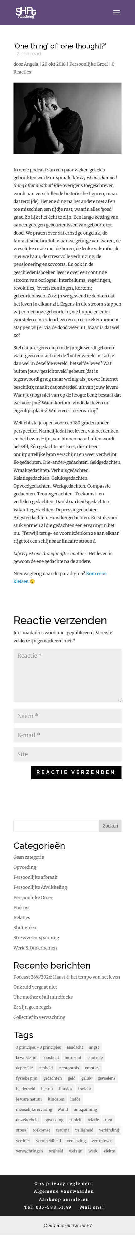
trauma (62, 1130)
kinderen (56, 1099)
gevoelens (107, 1078)
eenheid (46, 1067)
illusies (65, 1088)
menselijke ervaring (34, 1109)
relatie (93, 1119)
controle (95, 1057)
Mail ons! (92, 1207)
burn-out (73, 1057)
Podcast (22, 907)
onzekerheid (27, 1119)
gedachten (52, 1078)
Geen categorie (29, 857)
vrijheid (56, 1151)
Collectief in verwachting (39, 1017)
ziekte (109, 1151)
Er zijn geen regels (32, 1007)
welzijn (76, 1151)
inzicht (84, 1088)
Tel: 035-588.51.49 (48, 1207)
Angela (31, 64)
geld (71, 1078)
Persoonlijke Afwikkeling (40, 887)
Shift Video (25, 927)
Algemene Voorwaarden (64, 1191)
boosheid (50, 1057)
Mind (63, 1109)
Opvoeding (25, 867)
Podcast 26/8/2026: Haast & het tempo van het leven (67, 977)
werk (93, 1151)
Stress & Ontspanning (36, 937)
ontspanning (85, 1109)
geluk (86, 1078)
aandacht (75, 1047)
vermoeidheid (48, 1140)
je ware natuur (29, 1099)
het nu (47, 1088)
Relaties (22, 917)
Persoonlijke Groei (88, 64)
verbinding (109, 1130)
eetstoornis (69, 1067)
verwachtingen (29, 1151)
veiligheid (84, 1130)
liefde (75, 1099)
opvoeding (54, 1119)
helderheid (25, 1088)
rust (108, 1119)
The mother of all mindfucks (43, 997)
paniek (75, 1119)
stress (21, 1130)
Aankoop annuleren (64, 1199)
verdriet (23, 1140)
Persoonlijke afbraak (35, 877)
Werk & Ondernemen (35, 948)
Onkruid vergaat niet (35, 987)
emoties (92, 1067)
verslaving (76, 1140)
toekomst (41, 1130)
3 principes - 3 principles (38, 1047)
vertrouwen (102, 1140)
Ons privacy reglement (64, 1183)
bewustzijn (26, 1057)
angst (94, 1047)
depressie (24, 1067)
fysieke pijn (26, 1078)
